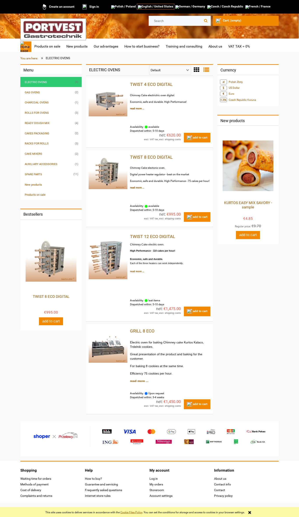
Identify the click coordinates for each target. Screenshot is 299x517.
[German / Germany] (190, 7)
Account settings (161, 495)
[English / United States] (155, 7)
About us (220, 478)
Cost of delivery (30, 490)
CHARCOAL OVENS (37, 102)
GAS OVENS (32, 92)
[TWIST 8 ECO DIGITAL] (108, 172)
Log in (154, 478)
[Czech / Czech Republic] (225, 7)
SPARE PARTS (33, 174)
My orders (156, 484)
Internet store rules (98, 495)
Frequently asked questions (103, 490)
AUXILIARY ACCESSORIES (41, 164)
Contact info (222, 484)
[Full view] (206, 70)
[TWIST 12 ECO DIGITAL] (108, 257)
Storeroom (157, 490)
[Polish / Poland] (123, 7)
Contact (219, 490)
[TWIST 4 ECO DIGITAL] (108, 99)
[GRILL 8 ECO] (108, 346)
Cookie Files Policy (131, 512)
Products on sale (35, 194)
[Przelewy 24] (149, 436)
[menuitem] (47, 46)
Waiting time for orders (35, 478)
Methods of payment (34, 484)
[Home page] (53, 28)
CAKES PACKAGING (37, 133)
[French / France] (258, 7)
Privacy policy (223, 495)
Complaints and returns (36, 495)
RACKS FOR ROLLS (37, 143)
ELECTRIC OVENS (36, 82)
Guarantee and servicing (101, 484)
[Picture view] (196, 70)
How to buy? (93, 478)
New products (33, 184)
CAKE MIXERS (33, 153)
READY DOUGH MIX (37, 123)
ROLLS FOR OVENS (37, 112)
